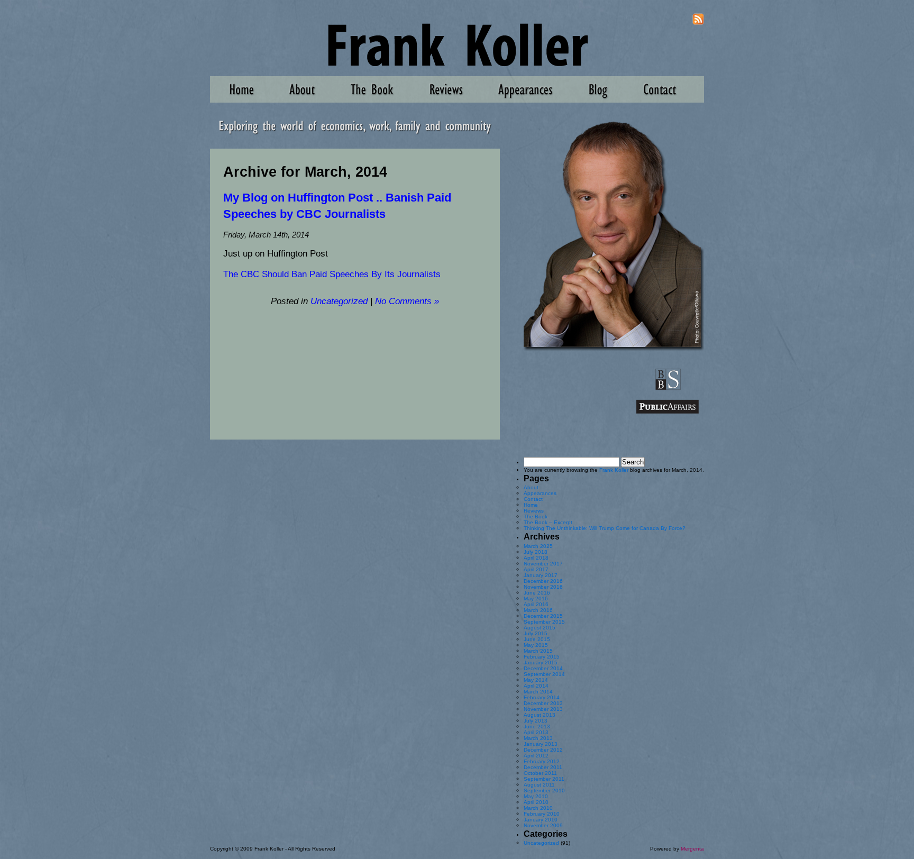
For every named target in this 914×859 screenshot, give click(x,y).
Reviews (534, 511)
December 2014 (543, 668)
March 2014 (538, 691)
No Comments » (407, 301)
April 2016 (536, 604)
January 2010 (540, 820)
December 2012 (543, 750)
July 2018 (535, 552)
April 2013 (536, 732)
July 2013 (535, 721)
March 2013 (538, 738)
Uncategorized (339, 301)
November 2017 (543, 563)
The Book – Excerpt (548, 522)
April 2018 (536, 558)
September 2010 (544, 790)
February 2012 (542, 761)
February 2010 (542, 814)
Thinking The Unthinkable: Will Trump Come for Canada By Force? (605, 528)
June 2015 (537, 639)
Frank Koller (613, 470)
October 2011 (540, 773)
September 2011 (544, 779)
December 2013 (543, 703)
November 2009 (543, 825)
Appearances (540, 493)
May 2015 (536, 645)
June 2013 (537, 726)
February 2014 (542, 697)
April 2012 (536, 756)
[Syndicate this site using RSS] (698, 23)
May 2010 (536, 796)
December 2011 (543, 767)
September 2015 (544, 622)
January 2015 (540, 662)
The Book (535, 516)
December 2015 (543, 616)
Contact (533, 499)
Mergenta (692, 849)
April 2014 (536, 686)
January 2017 (540, 575)
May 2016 (536, 598)
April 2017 (536, 569)
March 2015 (538, 651)
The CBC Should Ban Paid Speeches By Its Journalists (332, 274)
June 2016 (537, 593)
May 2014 (536, 680)
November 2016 (543, 587)
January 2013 (540, 744)
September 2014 (544, 674)
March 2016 (538, 610)
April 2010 (536, 802)
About (531, 487)
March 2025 (538, 546)
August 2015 (539, 627)
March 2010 (538, 808)
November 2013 (543, 709)
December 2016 (543, 581)
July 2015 (535, 633)
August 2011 (539, 785)
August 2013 (539, 715)
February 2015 (542, 657)
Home (531, 505)
